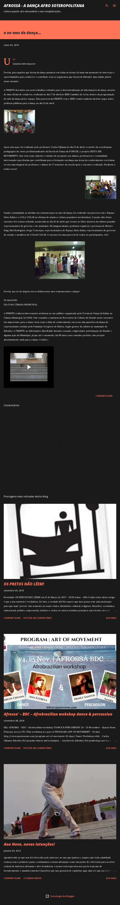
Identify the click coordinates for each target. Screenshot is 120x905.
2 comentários (32, 878)
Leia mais (111, 617)
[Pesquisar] (107, 6)
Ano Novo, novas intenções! (29, 844)
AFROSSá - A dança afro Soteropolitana (44, 5)
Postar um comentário (37, 617)
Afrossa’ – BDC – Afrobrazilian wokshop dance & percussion (58, 714)
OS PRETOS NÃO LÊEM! (24, 583)
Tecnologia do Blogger (62, 896)
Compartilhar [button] (104, 395)
